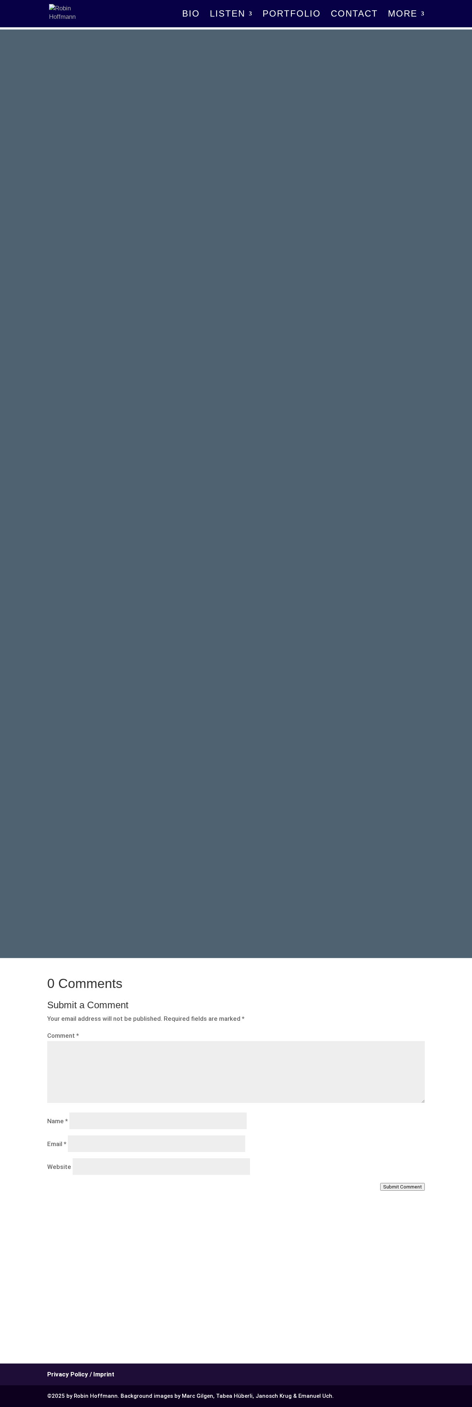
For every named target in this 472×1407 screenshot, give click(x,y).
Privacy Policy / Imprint (80, 1374)
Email (56, 1144)
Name (57, 1121)
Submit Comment (402, 1187)
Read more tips (144, 864)
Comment (63, 1035)
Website (59, 1166)
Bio (191, 14)
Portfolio (292, 14)
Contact (354, 14)
